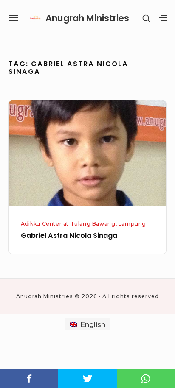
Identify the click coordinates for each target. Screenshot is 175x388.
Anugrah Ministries (87, 18)
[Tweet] (87, 378)
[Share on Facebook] (29, 378)
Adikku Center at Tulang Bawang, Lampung (83, 224)
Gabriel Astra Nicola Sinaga (69, 235)
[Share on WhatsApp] (146, 378)
